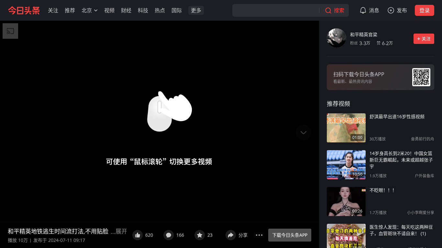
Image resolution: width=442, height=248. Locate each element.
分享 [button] (243, 235)
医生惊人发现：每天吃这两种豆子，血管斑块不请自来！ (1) (401, 230)
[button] (53, 10)
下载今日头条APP (289, 235)
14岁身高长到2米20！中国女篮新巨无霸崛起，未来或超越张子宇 (401, 159)
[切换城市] (96, 10)
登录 (424, 10)
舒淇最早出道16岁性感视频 (397, 116)
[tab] (338, 103)
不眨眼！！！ (383, 190)
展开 (121, 231)
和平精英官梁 (363, 34)
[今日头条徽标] (24, 10)
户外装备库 (424, 176)
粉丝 (360, 43)
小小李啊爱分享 (420, 212)
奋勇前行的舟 (422, 139)
